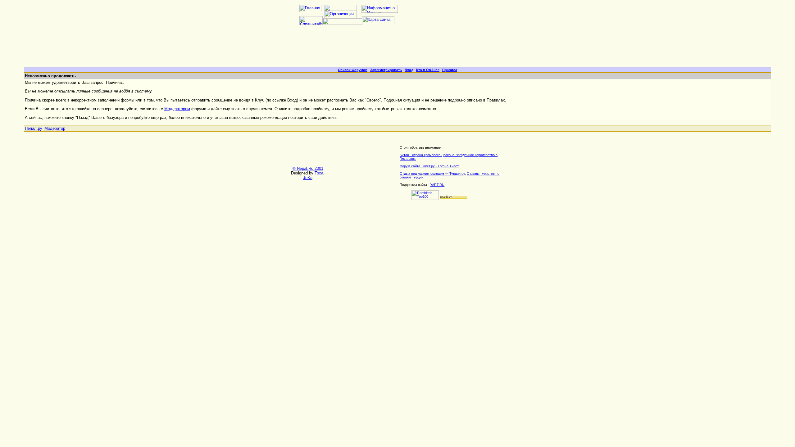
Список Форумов (352, 70)
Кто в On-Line (427, 70)
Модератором (177, 108)
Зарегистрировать (386, 70)
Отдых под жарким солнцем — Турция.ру (432, 173)
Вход (409, 70)
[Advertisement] (397, 48)
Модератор (54, 128)
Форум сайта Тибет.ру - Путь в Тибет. (429, 166)
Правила (449, 70)
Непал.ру (33, 128)
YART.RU (437, 185)
